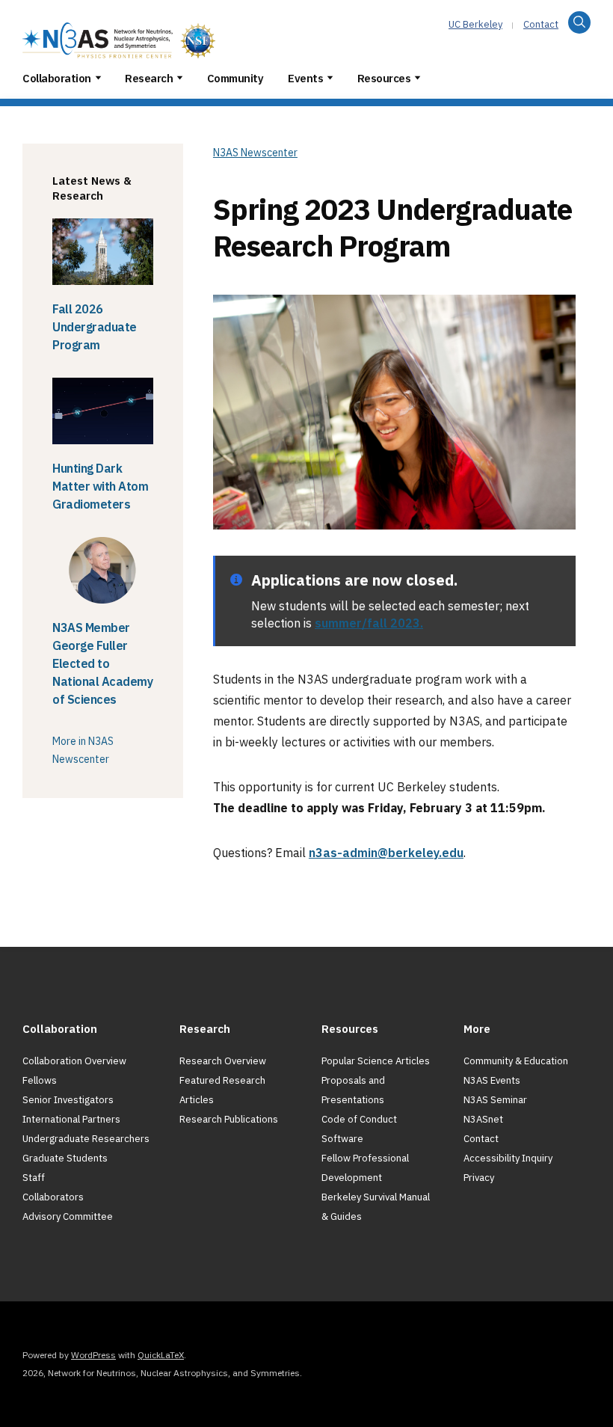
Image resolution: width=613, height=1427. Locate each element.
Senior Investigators (68, 1099)
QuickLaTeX (161, 1354)
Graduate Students (65, 1158)
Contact (540, 24)
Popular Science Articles (375, 1061)
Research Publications (228, 1119)
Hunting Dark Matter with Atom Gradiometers (100, 486)
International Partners (71, 1119)
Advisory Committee (67, 1216)
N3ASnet (483, 1119)
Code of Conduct (359, 1119)
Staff (33, 1177)
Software (342, 1138)
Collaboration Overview (74, 1061)
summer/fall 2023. (369, 623)
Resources (384, 78)
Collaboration (56, 78)
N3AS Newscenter (255, 152)
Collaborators (53, 1197)
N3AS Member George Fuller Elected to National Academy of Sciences (102, 663)
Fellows (39, 1080)
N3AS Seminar (495, 1099)
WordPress (93, 1354)
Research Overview (222, 1061)
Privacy (478, 1177)
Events (305, 78)
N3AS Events (491, 1080)
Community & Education (515, 1061)
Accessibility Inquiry (507, 1158)
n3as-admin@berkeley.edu (386, 852)
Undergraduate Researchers (86, 1138)
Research (149, 78)
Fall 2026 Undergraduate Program (94, 326)
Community (235, 78)
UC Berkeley (475, 24)
